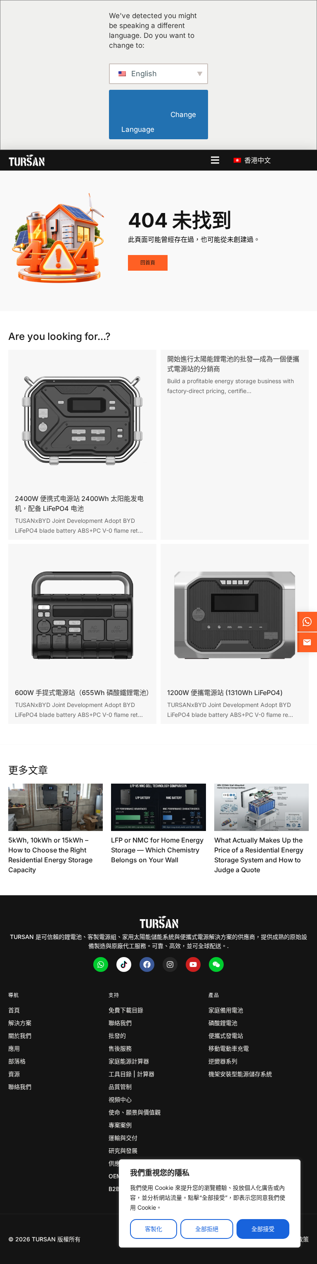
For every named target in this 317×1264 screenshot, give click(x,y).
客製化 (153, 1228)
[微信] (216, 964)
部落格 (17, 1061)
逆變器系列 (222, 1061)
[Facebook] (147, 964)
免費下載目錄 (126, 1010)
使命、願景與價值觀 (135, 1112)
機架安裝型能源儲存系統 (240, 1073)
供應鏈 (117, 1163)
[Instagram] (170, 964)
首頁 (14, 1010)
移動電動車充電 (228, 1048)
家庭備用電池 (225, 1010)
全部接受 (262, 1228)
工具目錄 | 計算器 (131, 1073)
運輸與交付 (123, 1137)
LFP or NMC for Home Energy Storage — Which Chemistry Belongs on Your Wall (157, 850)
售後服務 (120, 1048)
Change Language (159, 122)
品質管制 (120, 1086)
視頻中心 (120, 1099)
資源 (14, 1073)
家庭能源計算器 (129, 1061)
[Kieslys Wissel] (215, 160)
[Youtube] (193, 964)
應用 (14, 1048)
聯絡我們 (19, 1086)
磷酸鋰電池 (222, 1022)
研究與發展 (123, 1150)
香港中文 (256, 160)
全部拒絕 (206, 1228)
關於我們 (19, 1035)
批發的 (117, 1035)
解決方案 (19, 1022)
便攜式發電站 (225, 1035)
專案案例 (120, 1124)
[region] (209, 1203)
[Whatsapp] (100, 964)
